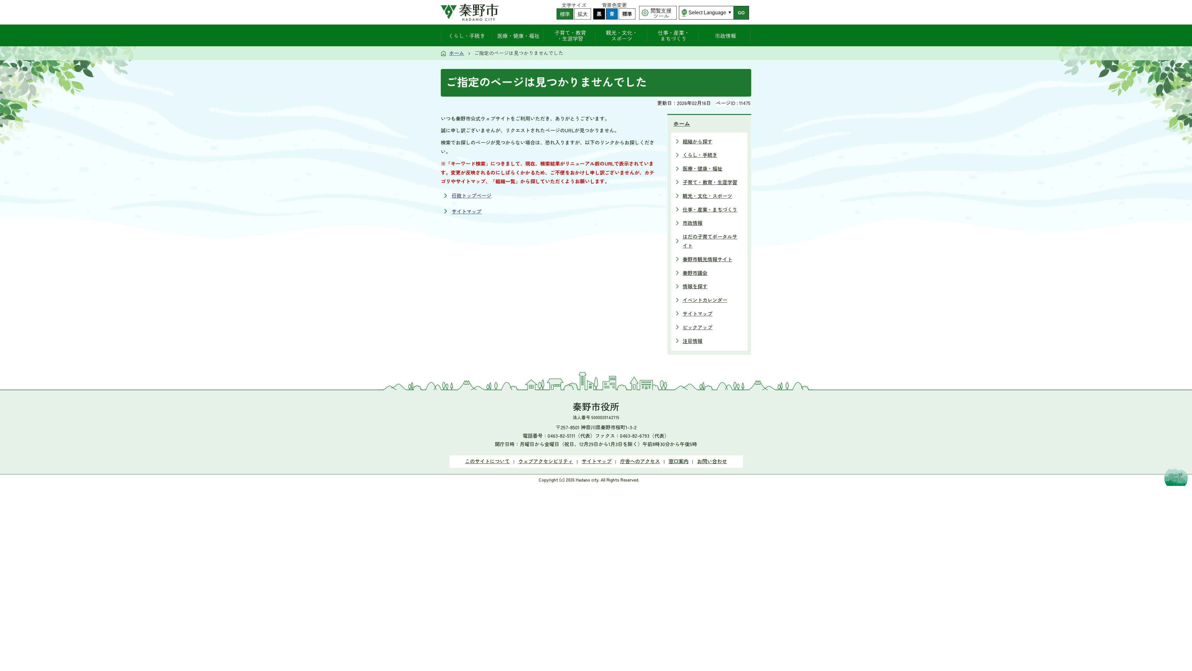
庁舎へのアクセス (640, 461)
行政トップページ (471, 195)
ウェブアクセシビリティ (545, 461)
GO (741, 12)
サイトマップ (466, 211)
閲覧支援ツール (660, 13)
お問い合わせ (712, 461)
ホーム (456, 53)
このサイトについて (487, 461)
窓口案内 (679, 461)
